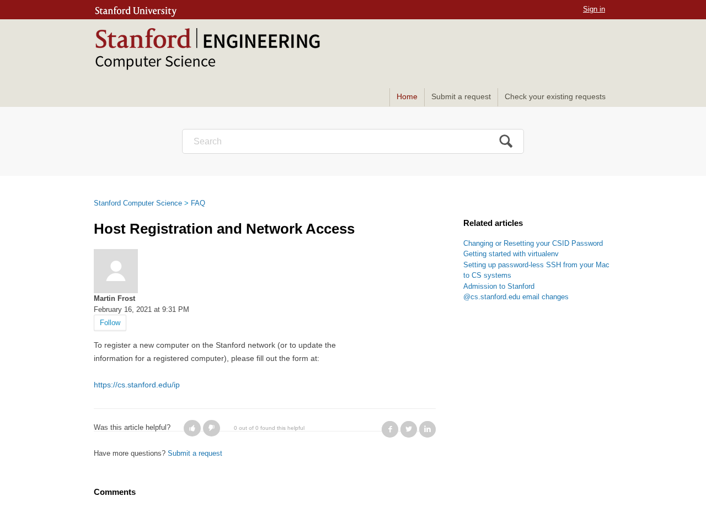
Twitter (408, 429)
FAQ (198, 203)
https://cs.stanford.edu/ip (137, 384)
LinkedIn (427, 429)
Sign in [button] (594, 9)
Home (407, 96)
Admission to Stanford (498, 286)
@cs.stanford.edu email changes (516, 297)
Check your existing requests (555, 96)
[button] (192, 428)
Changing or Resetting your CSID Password (533, 243)
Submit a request (461, 96)
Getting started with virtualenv (511, 254)
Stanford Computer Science (138, 203)
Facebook (390, 429)
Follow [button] (110, 323)
